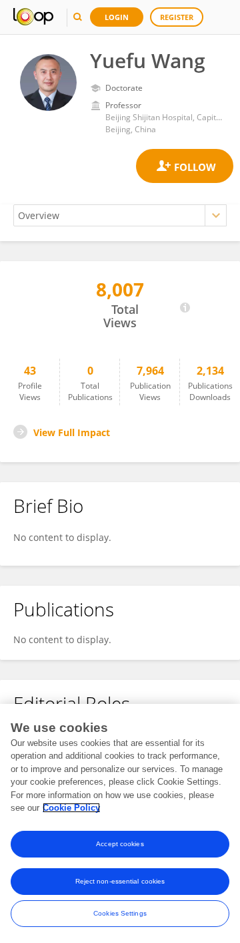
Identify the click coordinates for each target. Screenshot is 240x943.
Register (176, 17)
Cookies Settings (120, 913)
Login (117, 17)
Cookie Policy (71, 808)
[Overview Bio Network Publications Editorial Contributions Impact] (120, 215)
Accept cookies (119, 843)
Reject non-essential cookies (120, 881)
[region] (120, 823)
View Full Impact (71, 432)
